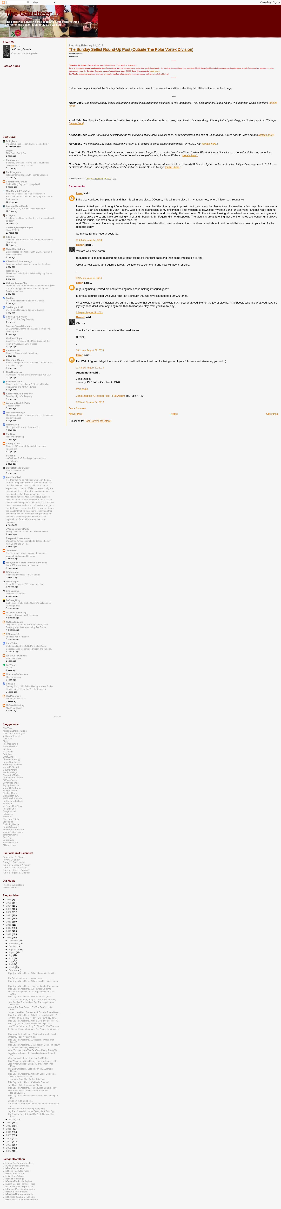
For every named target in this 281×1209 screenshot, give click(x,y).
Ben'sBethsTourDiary (17, 468)
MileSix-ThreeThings (13, 1178)
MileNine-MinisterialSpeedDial (18, 1186)
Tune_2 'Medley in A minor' (16, 865)
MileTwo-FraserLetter (14, 1168)
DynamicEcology (15, 412)
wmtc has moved (14, 658)
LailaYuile (11, 643)
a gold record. (155, 71)
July (11, 955)
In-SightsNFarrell (11, 736)
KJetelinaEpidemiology (19, 261)
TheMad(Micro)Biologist (19, 227)
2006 (9, 1144)
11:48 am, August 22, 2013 (90, 368)
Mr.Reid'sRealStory (12, 806)
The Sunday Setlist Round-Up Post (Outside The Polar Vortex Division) (131, 49)
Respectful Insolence (18, 538)
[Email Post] (114, 178)
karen (79, 193)
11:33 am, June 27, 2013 (89, 240)
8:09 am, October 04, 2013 (90, 402)
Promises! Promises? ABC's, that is (23, 574)
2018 (9, 924)
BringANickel (9, 811)
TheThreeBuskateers (13, 885)
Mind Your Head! (14, 708)
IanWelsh (11, 665)
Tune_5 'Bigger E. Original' (16, 872)
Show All (57, 716)
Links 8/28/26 (12, 230)
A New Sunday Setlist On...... (22, 1077)
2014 (9, 937)
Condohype (8, 840)
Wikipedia (82, 389)
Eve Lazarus (13, 591)
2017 (9, 928)
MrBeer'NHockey (15, 705)
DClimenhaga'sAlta (16, 283)
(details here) (76, 123)
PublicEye (8, 814)
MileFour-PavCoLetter (14, 1173)
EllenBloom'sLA (11, 795)
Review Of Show (11, 859)
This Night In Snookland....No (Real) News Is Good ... (33, 1034)
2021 (9, 915)
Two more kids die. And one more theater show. (28, 264)
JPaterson (11, 550)
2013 (9, 1122)
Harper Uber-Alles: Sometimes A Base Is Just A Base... (34, 1012)
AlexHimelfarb (13, 477)
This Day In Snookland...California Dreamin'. (28, 1082)
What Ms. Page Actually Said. (22, 1037)
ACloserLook (9, 845)
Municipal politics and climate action (23, 427)
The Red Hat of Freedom (17, 637)
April (11, 964)
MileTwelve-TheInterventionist (18, 1194)
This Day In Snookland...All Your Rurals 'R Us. (30, 989)
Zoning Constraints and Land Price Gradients (27, 531)
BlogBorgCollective (12, 764)
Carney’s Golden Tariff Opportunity (22, 353)
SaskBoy (7, 837)
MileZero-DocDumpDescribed (18, 1163)
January (13, 1119)
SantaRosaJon (10, 842)
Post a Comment (77, 408)
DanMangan (12, 581)
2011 (9, 1129)
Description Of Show (13, 857)
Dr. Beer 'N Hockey (16, 612)
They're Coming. (13, 677)
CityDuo (10, 683)
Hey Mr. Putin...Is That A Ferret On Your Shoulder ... (32, 1018)
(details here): (190, 155)
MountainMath (10, 769)
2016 (9, 931)
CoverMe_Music (15, 360)
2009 (9, 1135)
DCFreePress (10, 780)
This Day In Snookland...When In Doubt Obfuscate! (32, 1074)
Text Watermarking (15, 437)
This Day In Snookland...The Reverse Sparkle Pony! (32, 1088)
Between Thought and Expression (22, 615)
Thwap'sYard (13, 443)
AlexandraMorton (11, 775)
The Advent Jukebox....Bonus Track (25, 978)
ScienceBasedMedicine (19, 326)
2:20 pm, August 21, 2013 (89, 312)
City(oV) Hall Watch (16, 316)
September (14, 949)
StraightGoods (10, 790)
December (14, 940)
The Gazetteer (28, 13)
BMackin (11, 455)
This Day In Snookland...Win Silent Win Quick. (30, 997)
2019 (9, 921)
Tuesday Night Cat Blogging (19, 396)
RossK (80, 244)
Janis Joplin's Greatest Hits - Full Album (100, 395)
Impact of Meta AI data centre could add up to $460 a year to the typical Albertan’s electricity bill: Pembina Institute (30, 288)
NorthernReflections (17, 674)
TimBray (10, 434)
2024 (9, 905)
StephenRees (10, 793)
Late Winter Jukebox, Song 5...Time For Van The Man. (33, 1026)
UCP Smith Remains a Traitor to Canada (25, 300)
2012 (9, 1125)
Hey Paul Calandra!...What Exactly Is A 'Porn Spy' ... (33, 1111)
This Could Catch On (16, 153)
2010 (9, 1132)
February (13, 970)
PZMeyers (8, 751)
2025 (9, 902)
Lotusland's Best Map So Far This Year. (26, 1079)
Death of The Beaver (16, 593)
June (11, 958)
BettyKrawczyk (10, 834)
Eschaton (7, 816)
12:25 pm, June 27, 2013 (89, 278)
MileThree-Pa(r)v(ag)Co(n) (16, 1171)
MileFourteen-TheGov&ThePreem (20, 1199)
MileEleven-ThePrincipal (15, 1191)
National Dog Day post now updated (23, 184)
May (11, 961)
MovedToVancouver (13, 832)
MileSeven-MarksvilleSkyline (17, 1181)
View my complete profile (24, 53)
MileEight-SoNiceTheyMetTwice (19, 1184)
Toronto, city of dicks (16, 698)
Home (174, 413)
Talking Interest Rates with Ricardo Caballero (27, 175)
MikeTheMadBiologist (14, 733)
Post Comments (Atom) (98, 421)
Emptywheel (13, 160)
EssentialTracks (11, 887)
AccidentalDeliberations (19, 393)
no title (9, 667)
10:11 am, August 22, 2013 (90, 350)
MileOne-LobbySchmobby (16, 1165)
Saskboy (11, 298)
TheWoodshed (10, 743)
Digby (9, 150)
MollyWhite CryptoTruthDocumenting (26, 562)
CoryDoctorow (14, 372)
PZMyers (11, 215)
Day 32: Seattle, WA (15, 470)
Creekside (8, 821)
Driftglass (11, 141)
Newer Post (75, 413)
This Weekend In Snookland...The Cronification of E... (33, 1061)
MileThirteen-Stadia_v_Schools (19, 1197)
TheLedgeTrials (11, 819)
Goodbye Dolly (13, 406)
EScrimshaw (13, 350)
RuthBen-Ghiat (14, 381)
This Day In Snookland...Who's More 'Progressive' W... (33, 1021)
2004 (9, 1151)
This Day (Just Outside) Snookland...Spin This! (30, 1023)
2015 (9, 934)
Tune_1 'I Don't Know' (14, 862)
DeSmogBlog (13, 600)
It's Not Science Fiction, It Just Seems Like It (27, 144)
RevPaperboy (13, 696)
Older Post (272, 413)
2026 (9, 899)
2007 (9, 1141)
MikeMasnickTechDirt (18, 191)
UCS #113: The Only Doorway (20, 319)
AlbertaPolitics (10, 746)
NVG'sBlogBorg (14, 622)
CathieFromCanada (16, 181)
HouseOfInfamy (11, 827)
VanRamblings (14, 338)
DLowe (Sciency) (11, 759)
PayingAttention (11, 785)
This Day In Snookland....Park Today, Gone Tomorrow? (34, 1045)
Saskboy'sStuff (14, 307)
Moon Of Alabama (12, 788)
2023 (9, 909)
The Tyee (7, 728)
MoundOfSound (11, 767)
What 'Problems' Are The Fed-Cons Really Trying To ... (33, 1050)
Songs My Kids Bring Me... (20, 1101)
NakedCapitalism (15, 249)
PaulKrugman (13, 172)
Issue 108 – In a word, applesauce (22, 565)
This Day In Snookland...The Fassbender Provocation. (33, 986)
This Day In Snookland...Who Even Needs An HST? (32, 1015)
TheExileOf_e (10, 808)
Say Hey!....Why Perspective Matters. (26, 1085)
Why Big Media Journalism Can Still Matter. (28, 1058)
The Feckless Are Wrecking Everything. (26, 1109)
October (13, 946)
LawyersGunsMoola (17, 206)
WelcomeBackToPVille (18, 403)
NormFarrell (12, 424)
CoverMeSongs (11, 782)
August (12, 952)
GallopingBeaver (11, 824)
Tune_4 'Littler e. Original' (16, 870)
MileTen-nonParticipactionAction (19, 1189)
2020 (9, 918)
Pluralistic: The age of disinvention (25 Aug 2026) (29, 375)
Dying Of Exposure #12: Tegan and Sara (25, 584)
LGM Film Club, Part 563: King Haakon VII (26, 208)
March (12, 967)
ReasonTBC (12, 270)
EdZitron (11, 237)
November (14, 943)
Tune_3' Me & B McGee (15, 867)
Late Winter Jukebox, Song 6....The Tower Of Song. (32, 999)
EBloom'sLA (13, 634)
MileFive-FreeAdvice (13, 1176)
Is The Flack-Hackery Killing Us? (23, 1048)
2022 (9, 912)
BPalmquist (12, 572)
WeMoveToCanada (16, 655)
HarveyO (7, 803)
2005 (9, 1148)
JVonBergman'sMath (17, 529)
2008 (9, 1138)
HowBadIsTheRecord (14, 829)
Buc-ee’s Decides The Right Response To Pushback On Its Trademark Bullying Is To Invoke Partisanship (29, 197)
